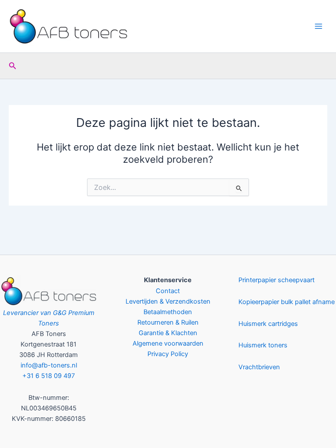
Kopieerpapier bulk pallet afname (286, 302)
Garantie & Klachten (168, 333)
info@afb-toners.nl (49, 365)
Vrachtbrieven (259, 367)
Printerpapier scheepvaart (276, 280)
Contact (168, 291)
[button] (13, 65)
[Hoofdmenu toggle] (318, 26)
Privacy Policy (167, 354)
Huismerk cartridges (268, 324)
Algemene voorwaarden (168, 343)
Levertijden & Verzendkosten (168, 301)
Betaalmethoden (168, 312)
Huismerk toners (262, 345)
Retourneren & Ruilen (168, 322)
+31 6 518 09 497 (48, 376)
